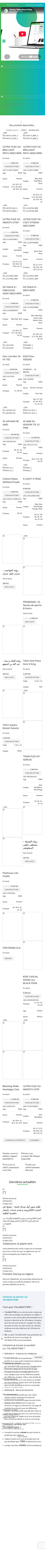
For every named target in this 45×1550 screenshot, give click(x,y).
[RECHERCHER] (20, 5)
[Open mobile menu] (2, 5)
